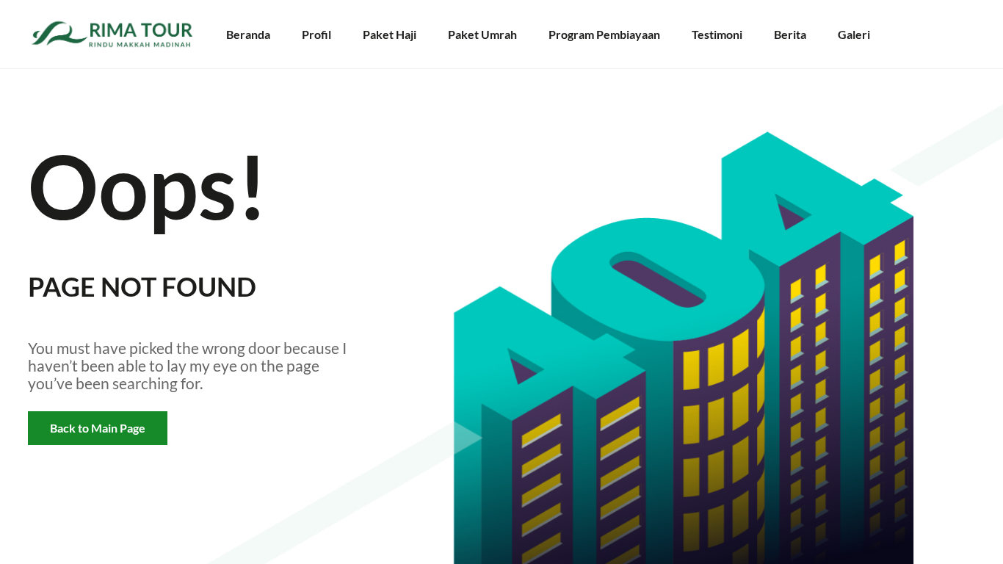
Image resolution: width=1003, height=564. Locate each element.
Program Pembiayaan (604, 34)
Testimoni (717, 34)
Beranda (248, 34)
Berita (790, 34)
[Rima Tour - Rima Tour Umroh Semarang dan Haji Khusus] (119, 34)
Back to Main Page (97, 428)
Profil (316, 34)
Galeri (854, 34)
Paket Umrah (482, 34)
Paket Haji (389, 34)
